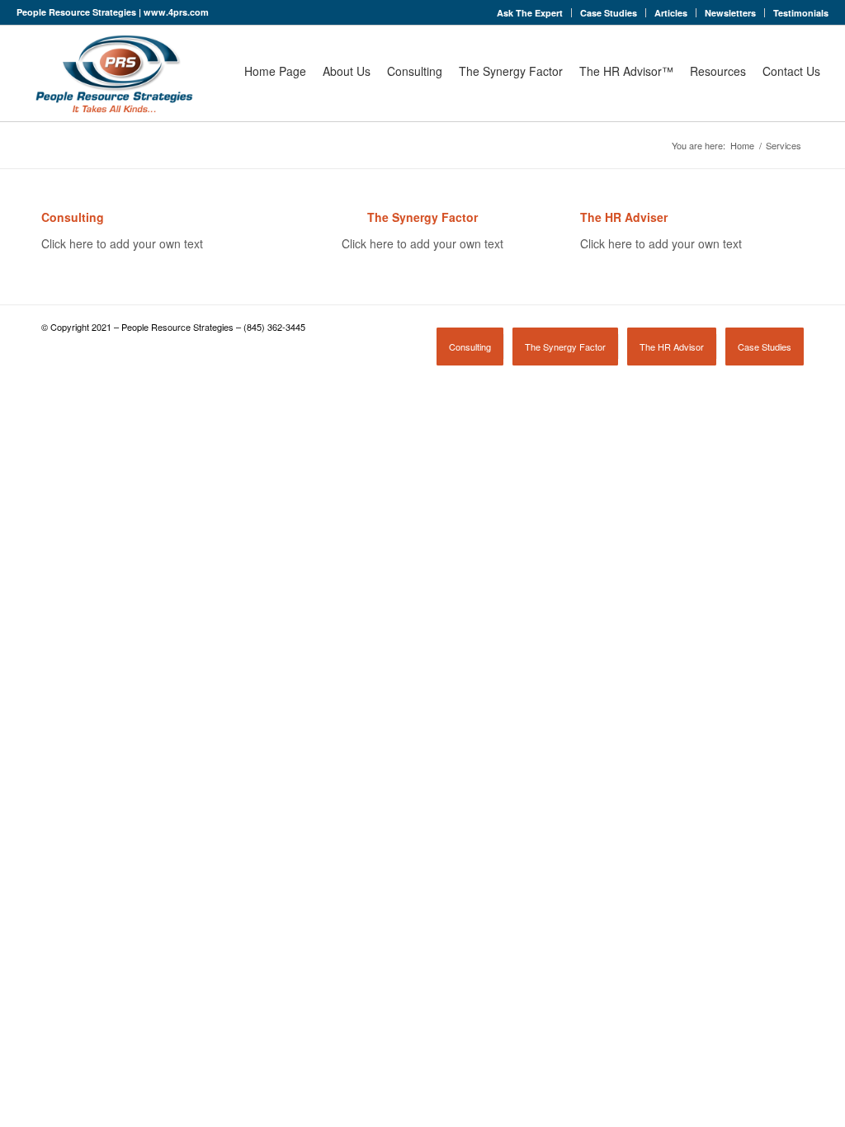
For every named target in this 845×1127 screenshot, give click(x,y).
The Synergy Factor (511, 71)
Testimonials (800, 13)
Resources (718, 71)
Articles (670, 13)
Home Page (275, 71)
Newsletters (730, 13)
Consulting (414, 71)
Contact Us (791, 71)
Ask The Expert (530, 13)
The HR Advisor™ (626, 71)
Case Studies (608, 13)
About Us (347, 71)
